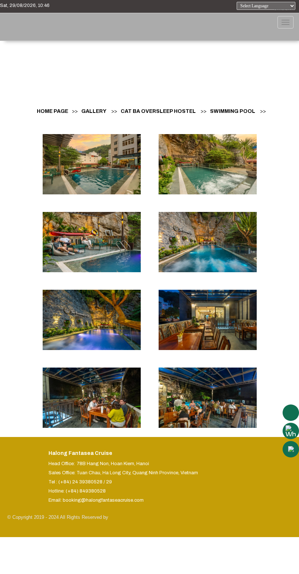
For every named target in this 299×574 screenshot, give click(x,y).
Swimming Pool (232, 111)
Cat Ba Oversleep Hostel (158, 111)
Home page (52, 111)
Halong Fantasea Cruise (80, 453)
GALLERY (93, 111)
